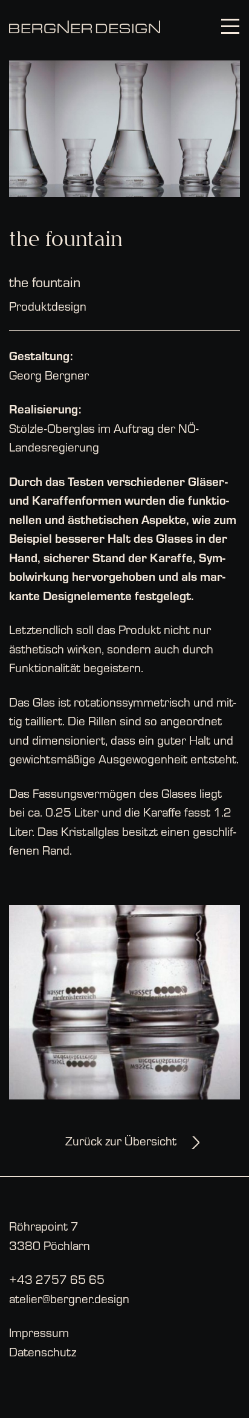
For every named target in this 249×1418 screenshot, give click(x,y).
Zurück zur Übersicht (120, 1140)
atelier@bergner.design (69, 1298)
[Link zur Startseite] (84, 27)
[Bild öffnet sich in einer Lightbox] (124, 126)
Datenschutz (42, 1351)
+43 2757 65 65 (57, 1278)
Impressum (39, 1332)
